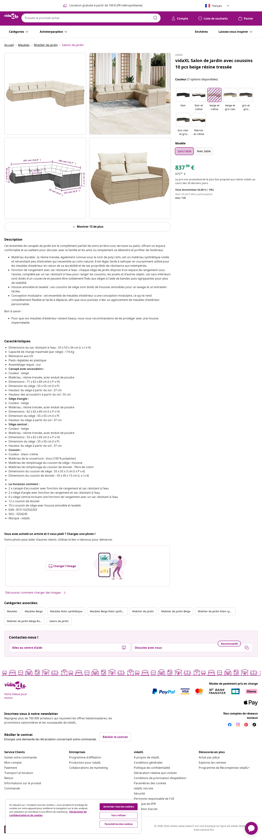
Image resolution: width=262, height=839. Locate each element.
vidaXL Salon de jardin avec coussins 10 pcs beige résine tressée (214, 63)
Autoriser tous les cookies (118, 806)
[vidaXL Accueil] (11, 16)
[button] (183, 99)
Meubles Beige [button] (34, 611)
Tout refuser (118, 815)
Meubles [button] (12, 611)
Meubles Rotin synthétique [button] (66, 611)
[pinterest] (246, 724)
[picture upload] (110, 566)
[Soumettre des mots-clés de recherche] (155, 18)
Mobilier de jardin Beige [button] (175, 611)
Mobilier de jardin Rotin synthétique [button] (216, 611)
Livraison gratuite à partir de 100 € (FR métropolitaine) (105, 5)
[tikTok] (254, 724)
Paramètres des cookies (150, 783)
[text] (184, 168)
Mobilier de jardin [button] (143, 611)
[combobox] (91, 18)
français (217, 5)
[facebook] (230, 724)
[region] (73, 816)
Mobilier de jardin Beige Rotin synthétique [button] (25, 621)
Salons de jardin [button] (59, 621)
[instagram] (238, 724)
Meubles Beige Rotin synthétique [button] (108, 611)
